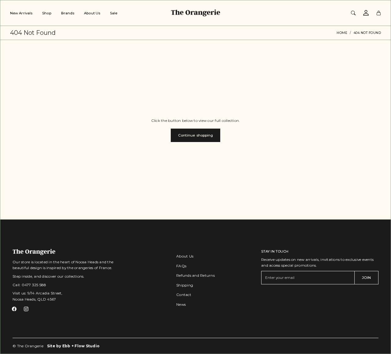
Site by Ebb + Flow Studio (73, 346)
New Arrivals (21, 13)
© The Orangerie (28, 346)
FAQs (181, 266)
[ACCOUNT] (366, 13)
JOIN (366, 277)
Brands (68, 13)
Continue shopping (195, 135)
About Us (92, 13)
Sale (113, 13)
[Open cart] (379, 13)
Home (342, 33)
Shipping (184, 285)
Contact (183, 294)
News (181, 304)
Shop (46, 13)
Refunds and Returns (195, 275)
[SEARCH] (353, 13)
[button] (14, 309)
